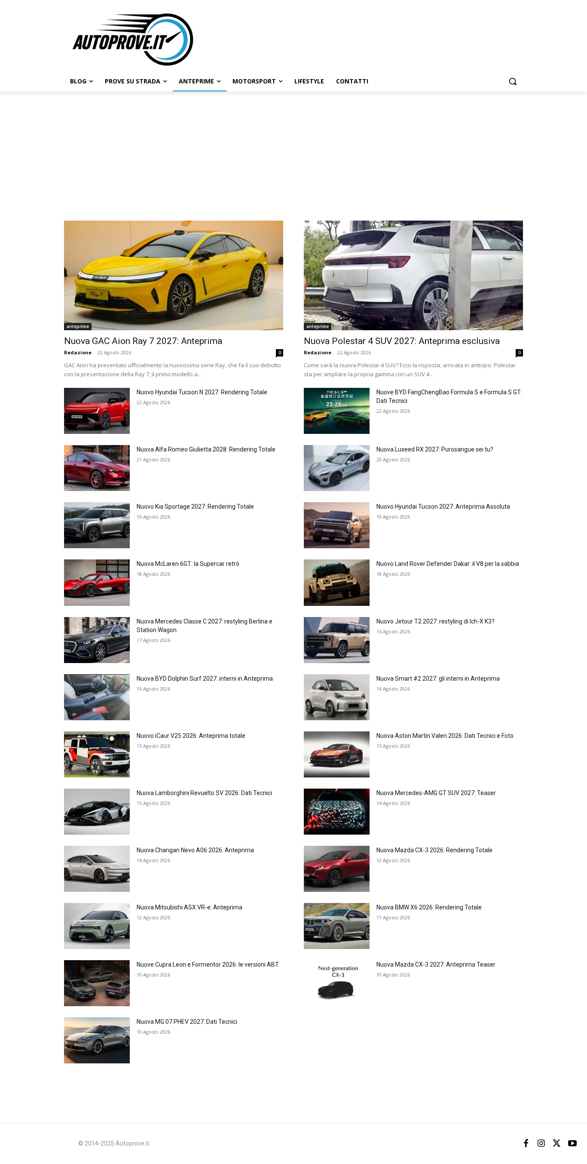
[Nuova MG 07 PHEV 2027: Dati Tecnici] (97, 1040)
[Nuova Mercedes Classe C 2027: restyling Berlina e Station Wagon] (97, 640)
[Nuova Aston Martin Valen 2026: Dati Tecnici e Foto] (337, 754)
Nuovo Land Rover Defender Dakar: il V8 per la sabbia (447, 563)
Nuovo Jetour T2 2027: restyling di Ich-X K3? (435, 621)
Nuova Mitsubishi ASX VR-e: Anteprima (189, 907)
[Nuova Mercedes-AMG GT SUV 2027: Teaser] (337, 812)
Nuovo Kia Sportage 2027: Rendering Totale (195, 506)
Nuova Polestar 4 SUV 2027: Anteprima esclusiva (402, 341)
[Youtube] (572, 1143)
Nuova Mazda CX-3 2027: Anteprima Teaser (435, 964)
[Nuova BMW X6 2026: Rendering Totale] (337, 926)
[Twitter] (557, 1143)
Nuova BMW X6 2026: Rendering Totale (429, 907)
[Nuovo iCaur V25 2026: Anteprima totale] (97, 754)
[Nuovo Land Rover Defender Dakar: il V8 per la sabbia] (337, 582)
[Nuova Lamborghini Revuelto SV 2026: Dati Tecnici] (97, 812)
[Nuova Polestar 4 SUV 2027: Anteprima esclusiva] (413, 275)
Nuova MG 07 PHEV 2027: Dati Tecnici (187, 1021)
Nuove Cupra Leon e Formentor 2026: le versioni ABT (208, 964)
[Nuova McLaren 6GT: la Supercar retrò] (97, 582)
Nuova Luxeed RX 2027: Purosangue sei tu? (434, 449)
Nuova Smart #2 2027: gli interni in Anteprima (438, 678)
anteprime (78, 326)
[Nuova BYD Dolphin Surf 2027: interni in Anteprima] (97, 697)
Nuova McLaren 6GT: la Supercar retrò (188, 563)
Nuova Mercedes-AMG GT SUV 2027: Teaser (436, 792)
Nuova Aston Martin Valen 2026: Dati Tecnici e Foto (445, 735)
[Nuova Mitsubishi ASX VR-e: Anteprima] (97, 926)
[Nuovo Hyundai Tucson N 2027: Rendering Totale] (97, 411)
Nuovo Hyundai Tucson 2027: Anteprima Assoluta (443, 506)
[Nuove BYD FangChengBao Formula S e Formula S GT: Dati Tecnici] (337, 411)
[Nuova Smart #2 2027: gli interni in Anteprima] (337, 697)
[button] (512, 81)
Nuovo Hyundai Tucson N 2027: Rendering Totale (202, 392)
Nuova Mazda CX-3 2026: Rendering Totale (434, 850)
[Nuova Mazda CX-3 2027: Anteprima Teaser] (337, 983)
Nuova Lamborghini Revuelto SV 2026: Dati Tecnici (204, 792)
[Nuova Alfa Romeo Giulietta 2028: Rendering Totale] (97, 468)
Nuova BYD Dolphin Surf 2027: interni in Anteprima (205, 678)
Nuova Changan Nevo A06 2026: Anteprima (195, 850)
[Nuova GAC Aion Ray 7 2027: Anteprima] (173, 275)
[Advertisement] (293, 156)
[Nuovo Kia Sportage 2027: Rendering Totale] (97, 525)
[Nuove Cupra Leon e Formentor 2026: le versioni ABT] (97, 983)
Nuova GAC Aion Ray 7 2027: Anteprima (143, 341)
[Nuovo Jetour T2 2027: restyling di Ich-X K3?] (337, 640)
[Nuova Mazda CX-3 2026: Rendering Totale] (337, 869)
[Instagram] (541, 1143)
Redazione (78, 352)
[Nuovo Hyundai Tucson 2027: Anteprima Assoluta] (337, 525)
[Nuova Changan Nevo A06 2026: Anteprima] (97, 869)
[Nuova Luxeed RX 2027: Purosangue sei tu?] (337, 468)
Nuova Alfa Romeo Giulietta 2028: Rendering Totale (206, 449)
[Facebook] (526, 1143)
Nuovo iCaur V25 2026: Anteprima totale (191, 735)
